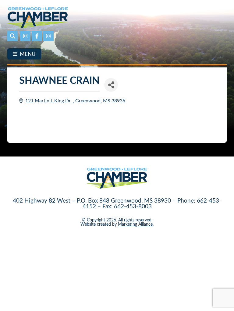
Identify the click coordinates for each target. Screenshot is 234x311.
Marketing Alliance (135, 224)
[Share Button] (111, 85)
